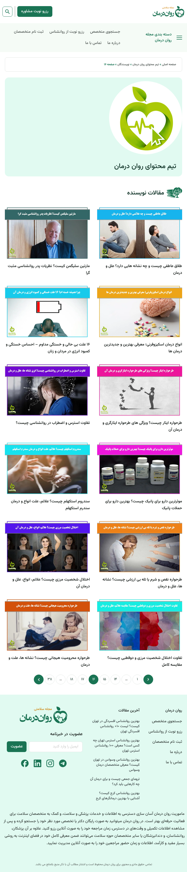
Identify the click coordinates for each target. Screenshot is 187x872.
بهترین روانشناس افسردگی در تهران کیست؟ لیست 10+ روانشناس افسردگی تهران (116, 726)
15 (103, 678)
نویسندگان (123, 64)
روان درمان (173, 711)
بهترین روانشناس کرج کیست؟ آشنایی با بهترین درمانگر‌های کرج (118, 796)
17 (81, 678)
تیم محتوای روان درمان (145, 64)
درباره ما (113, 43)
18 (70, 678)
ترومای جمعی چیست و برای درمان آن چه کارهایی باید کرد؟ (115, 781)
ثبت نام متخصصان (29, 32)
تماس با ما (93, 43)
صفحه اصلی (169, 64)
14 (114, 678)
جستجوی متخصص (105, 32)
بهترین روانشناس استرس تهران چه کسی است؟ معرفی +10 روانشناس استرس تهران (116, 746)
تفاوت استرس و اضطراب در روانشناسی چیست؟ (53, 423)
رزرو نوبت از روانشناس (66, 32)
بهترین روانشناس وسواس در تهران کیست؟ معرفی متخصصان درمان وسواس (116, 765)
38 (48, 678)
